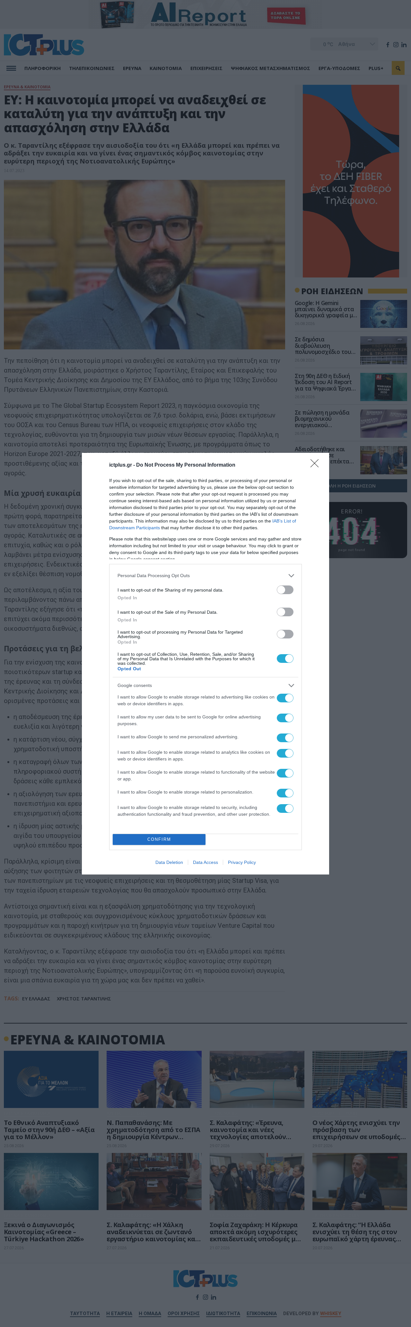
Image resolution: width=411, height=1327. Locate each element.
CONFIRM (159, 839)
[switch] (285, 589)
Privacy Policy (242, 862)
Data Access (205, 862)
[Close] (316, 465)
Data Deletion (169, 862)
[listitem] (205, 575)
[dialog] (205, 663)
